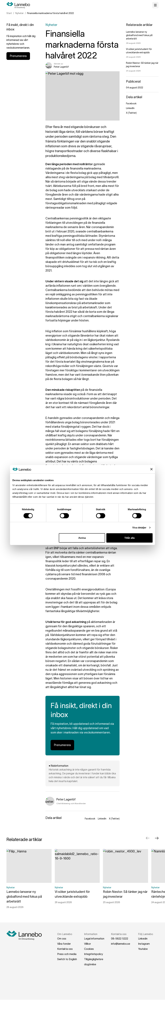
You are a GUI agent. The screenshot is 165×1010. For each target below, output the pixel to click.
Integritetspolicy (93, 954)
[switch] (64, 515)
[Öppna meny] (155, 5)
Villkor (87, 943)
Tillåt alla (129, 537)
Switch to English (67, 959)
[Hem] (19, 5)
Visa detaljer (139, 527)
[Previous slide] (147, 838)
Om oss (61, 938)
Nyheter (19, 13)
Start (9, 13)
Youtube (143, 948)
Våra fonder (64, 943)
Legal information (94, 938)
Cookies (89, 948)
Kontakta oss (65, 948)
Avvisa (82, 537)
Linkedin (142, 938)
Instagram (144, 943)
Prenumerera (18, 56)
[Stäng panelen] (151, 469)
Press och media (66, 954)
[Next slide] (156, 838)
